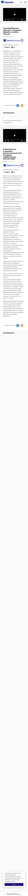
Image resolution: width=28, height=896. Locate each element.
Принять (14, 884)
